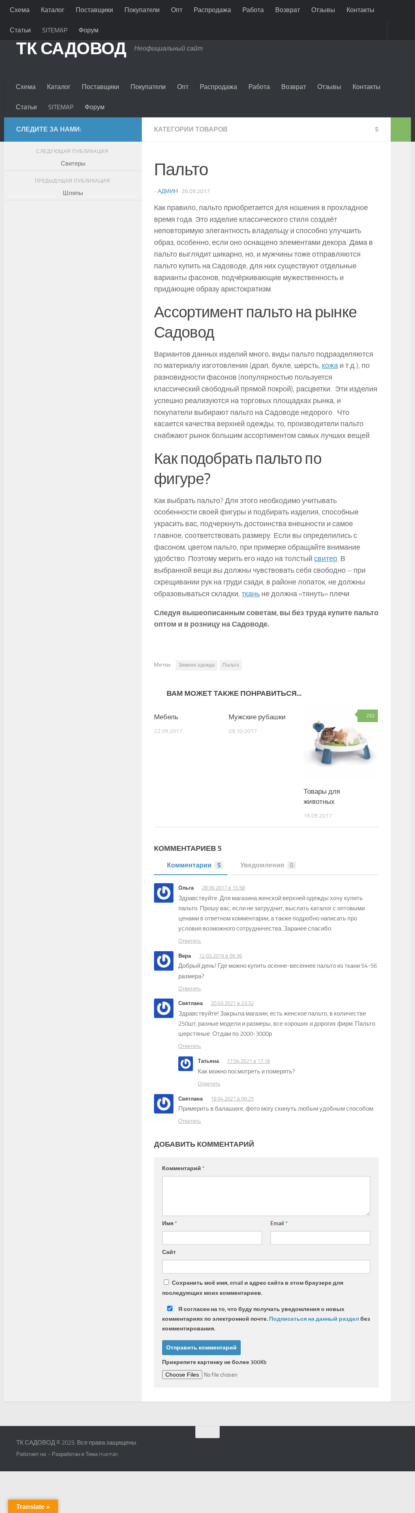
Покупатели (142, 10)
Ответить (189, 941)
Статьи (20, 30)
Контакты (360, 10)
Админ (168, 191)
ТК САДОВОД (71, 48)
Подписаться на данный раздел (314, 1318)
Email (279, 1223)
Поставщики (94, 10)
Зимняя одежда (197, 665)
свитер (325, 558)
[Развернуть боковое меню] (401, 129)
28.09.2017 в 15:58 (223, 888)
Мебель (166, 717)
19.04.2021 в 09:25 (232, 1099)
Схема (20, 10)
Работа (253, 10)
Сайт (169, 1252)
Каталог (52, 10)
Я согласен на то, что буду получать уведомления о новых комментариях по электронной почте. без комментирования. (266, 1319)
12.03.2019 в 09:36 (220, 956)
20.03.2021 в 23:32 (232, 1003)
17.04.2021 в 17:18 (248, 1061)
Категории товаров (191, 129)
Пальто (230, 665)
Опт (176, 10)
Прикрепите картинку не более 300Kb (214, 1362)
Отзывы (323, 10)
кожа (330, 365)
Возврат (287, 10)
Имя (169, 1223)
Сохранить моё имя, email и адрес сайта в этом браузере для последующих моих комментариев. (252, 1287)
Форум (88, 30)
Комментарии (194, 865)
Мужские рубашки (257, 717)
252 (370, 715)
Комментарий (183, 1168)
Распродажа (212, 10)
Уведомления (266, 865)
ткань (251, 593)
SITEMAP (54, 30)
